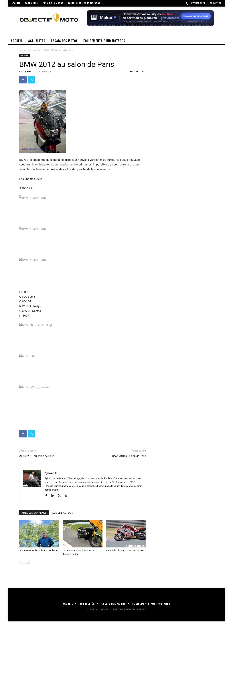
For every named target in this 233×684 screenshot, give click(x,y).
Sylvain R (28, 71)
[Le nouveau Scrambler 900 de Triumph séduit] (82, 533)
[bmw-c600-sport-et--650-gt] (82, 336)
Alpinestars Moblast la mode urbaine (38, 550)
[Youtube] (67, 496)
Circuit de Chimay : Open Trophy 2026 (125, 550)
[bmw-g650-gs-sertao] (82, 398)
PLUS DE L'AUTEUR (62, 512)
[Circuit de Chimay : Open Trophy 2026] (126, 533)
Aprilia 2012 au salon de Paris (36, 456)
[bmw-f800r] (82, 367)
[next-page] (27, 561)
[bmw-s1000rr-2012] (82, 209)
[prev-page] (21, 561)
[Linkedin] (54, 496)
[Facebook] (23, 79)
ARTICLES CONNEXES (33, 512)
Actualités (35, 50)
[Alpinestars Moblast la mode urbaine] (39, 533)
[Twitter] (31, 79)
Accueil (23, 50)
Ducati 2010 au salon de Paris (128, 456)
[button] (195, 3)
